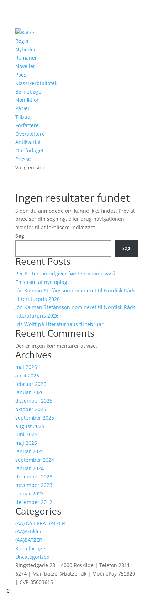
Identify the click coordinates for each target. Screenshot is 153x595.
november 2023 (33, 485)
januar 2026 (29, 392)
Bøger (22, 41)
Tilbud (23, 116)
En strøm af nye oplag (41, 282)
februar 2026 (30, 384)
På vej (22, 108)
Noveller (25, 66)
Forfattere (27, 125)
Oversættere (30, 133)
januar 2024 (29, 468)
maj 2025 (26, 442)
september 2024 (34, 459)
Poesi (21, 74)
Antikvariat (28, 142)
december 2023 (33, 476)
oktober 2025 (30, 409)
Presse (23, 159)
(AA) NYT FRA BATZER (40, 523)
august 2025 (29, 426)
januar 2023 (29, 493)
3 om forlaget (31, 548)
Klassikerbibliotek (36, 83)
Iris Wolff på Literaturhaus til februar (59, 324)
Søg (19, 235)
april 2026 (27, 375)
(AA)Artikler (28, 531)
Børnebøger (29, 91)
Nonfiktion (27, 99)
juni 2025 (26, 434)
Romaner (26, 57)
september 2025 (34, 417)
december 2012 (33, 502)
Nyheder (25, 49)
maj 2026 (26, 367)
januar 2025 (29, 451)
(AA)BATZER (28, 540)
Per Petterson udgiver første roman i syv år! (67, 273)
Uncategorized (32, 557)
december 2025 (33, 400)
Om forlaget (29, 150)
